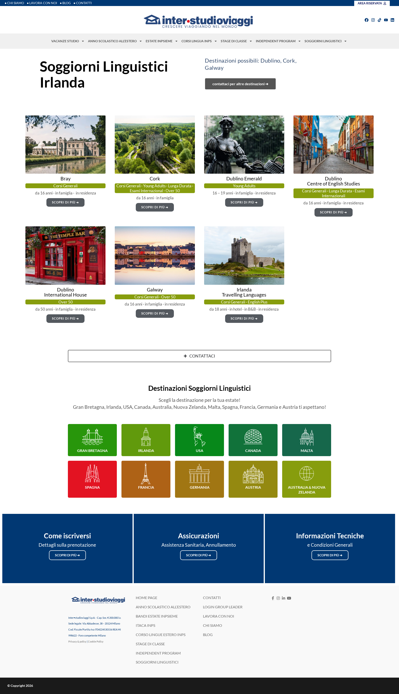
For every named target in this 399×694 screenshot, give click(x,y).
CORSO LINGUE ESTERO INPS (160, 634)
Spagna (92, 487)
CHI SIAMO (212, 625)
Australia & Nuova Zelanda (306, 489)
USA (199, 450)
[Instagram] (373, 20)
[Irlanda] (145, 436)
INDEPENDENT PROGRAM (276, 41)
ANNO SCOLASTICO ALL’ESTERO (112, 41)
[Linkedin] (392, 20)
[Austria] (253, 473)
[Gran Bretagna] (92, 436)
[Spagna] (92, 473)
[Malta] (306, 436)
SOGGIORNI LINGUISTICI (323, 41)
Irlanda (146, 450)
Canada (253, 450)
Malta (307, 450)
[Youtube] (386, 20)
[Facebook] (367, 20)
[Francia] (145, 473)
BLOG (208, 634)
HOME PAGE (146, 597)
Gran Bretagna (92, 450)
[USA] (199, 436)
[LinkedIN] (283, 598)
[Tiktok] (379, 20)
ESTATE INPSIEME (159, 41)
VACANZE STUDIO (65, 41)
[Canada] (253, 436)
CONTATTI (212, 597)
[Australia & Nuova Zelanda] (306, 473)
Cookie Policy (95, 641)
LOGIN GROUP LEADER (222, 607)
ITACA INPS (145, 625)
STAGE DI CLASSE (234, 41)
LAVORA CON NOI (218, 616)
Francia (146, 487)
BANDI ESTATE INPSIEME (157, 616)
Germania (199, 487)
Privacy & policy (77, 641)
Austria (253, 487)
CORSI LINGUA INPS (196, 41)
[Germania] (199, 473)
